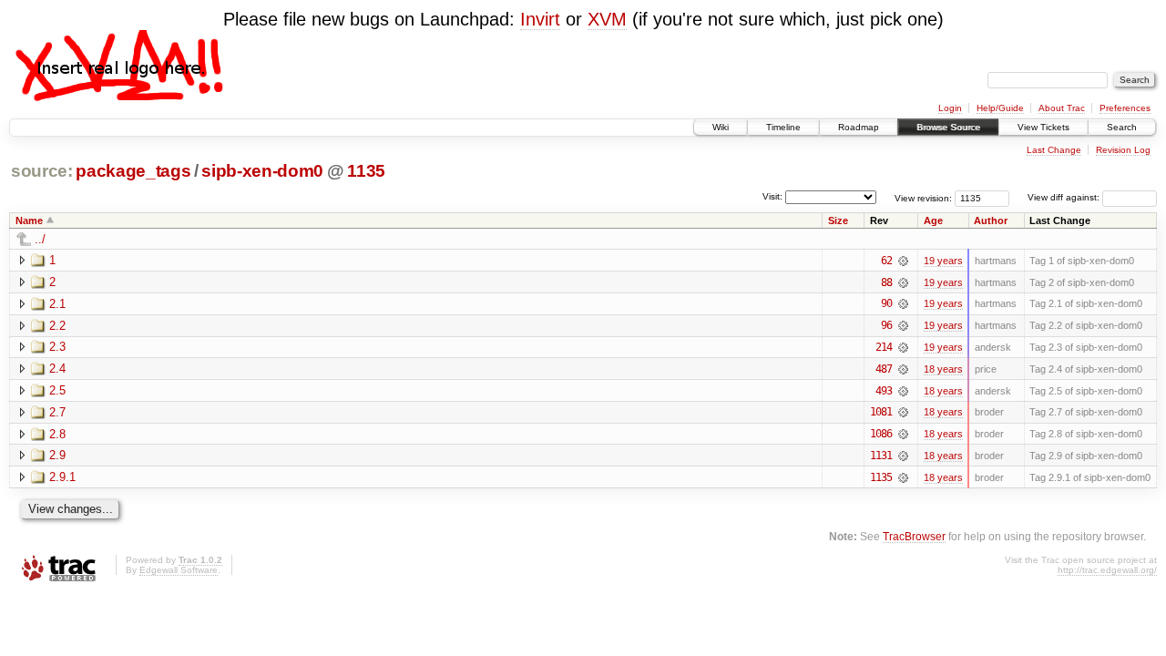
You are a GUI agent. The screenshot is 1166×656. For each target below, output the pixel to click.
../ (40, 239)
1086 (881, 433)
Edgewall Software (178, 570)
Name (29, 220)
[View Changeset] (903, 260)
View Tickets (1043, 127)
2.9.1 (62, 477)
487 (883, 369)
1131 (881, 455)
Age (933, 220)
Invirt (540, 19)
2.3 (57, 347)
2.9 (57, 455)
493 (883, 390)
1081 (881, 411)
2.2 (57, 326)
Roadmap (858, 127)
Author (990, 220)
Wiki (720, 127)
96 (886, 325)
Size (838, 220)
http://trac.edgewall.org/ (1107, 570)
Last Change (1054, 150)
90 (886, 303)
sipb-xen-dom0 (262, 170)
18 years (943, 369)
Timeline (783, 127)
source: (42, 170)
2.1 (57, 304)
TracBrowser (914, 536)
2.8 (57, 434)
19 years (943, 260)
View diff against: (1065, 197)
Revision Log (1123, 150)
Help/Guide (1000, 108)
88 (886, 282)
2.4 (57, 368)
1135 (366, 170)
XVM (607, 19)
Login (950, 108)
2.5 (57, 390)
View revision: (923, 197)
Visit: (772, 196)
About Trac (1061, 108)
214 (883, 347)
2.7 (57, 412)
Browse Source (948, 127)
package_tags (133, 170)
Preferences (1125, 108)
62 (886, 260)
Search (1122, 127)
